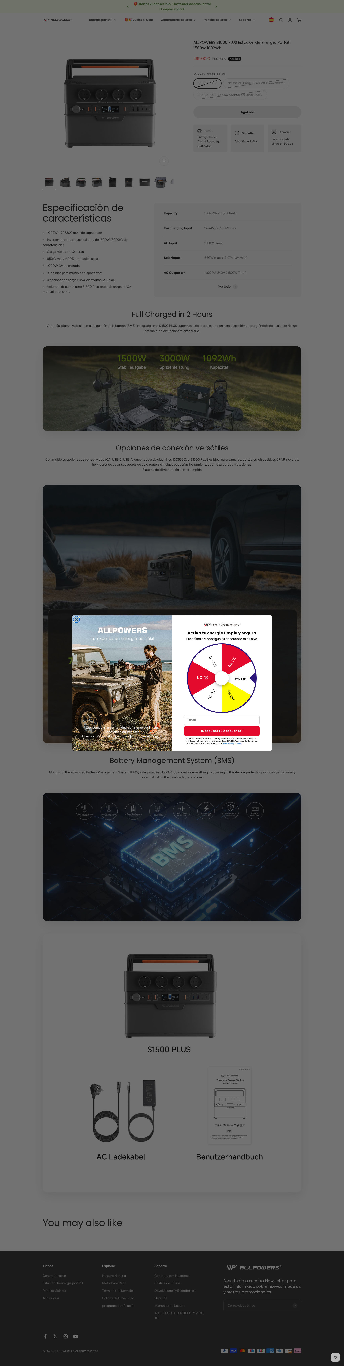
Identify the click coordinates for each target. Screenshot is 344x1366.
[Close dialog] (76, 619)
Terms (238, 744)
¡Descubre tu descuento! (222, 731)
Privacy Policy (228, 744)
